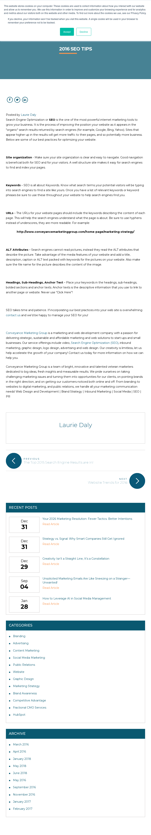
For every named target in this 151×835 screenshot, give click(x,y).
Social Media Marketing (29, 657)
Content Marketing (26, 650)
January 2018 (22, 759)
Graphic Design (23, 679)
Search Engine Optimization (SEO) (94, 343)
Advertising (21, 643)
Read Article (50, 524)
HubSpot (19, 714)
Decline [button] (84, 31)
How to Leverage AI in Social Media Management (76, 598)
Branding (19, 636)
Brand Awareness (25, 693)
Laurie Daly (28, 115)
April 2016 (19, 751)
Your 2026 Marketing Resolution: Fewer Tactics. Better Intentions (87, 519)
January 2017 (22, 801)
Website (18, 672)
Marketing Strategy (26, 686)
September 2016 (24, 787)
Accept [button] (67, 31)
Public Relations (24, 665)
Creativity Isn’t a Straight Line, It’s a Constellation (75, 558)
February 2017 (22, 809)
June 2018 (20, 773)
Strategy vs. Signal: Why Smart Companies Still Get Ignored (83, 538)
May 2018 (19, 766)
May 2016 (19, 780)
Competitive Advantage (29, 700)
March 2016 (21, 744)
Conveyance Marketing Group (26, 333)
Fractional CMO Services (29, 707)
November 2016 (24, 794)
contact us (13, 315)
